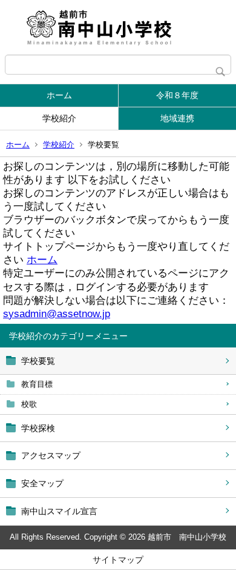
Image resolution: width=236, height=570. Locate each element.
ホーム (59, 95)
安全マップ (42, 483)
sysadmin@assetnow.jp (56, 314)
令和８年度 (177, 95)
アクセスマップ (50, 455)
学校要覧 (38, 361)
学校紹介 (59, 118)
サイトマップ (118, 560)
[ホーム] (118, 27)
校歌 (29, 404)
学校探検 (38, 428)
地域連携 (177, 118)
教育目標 (37, 384)
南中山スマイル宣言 (59, 511)
